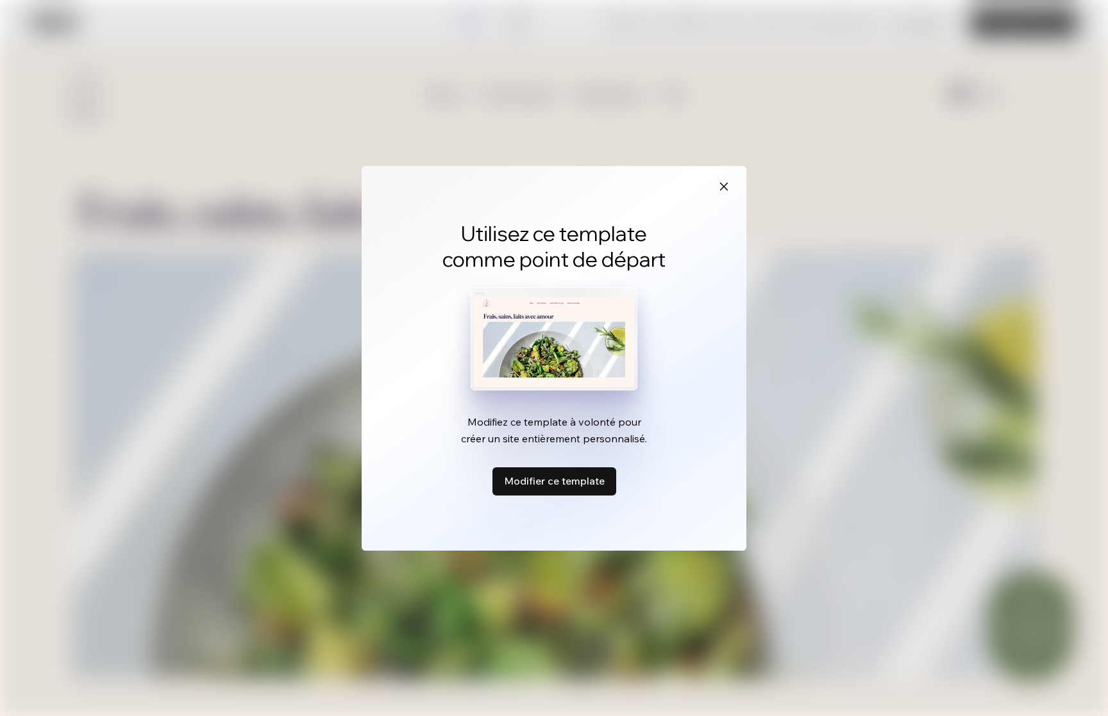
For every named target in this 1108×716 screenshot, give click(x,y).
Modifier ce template (554, 480)
